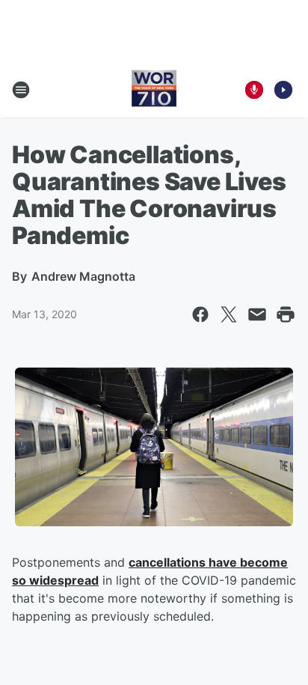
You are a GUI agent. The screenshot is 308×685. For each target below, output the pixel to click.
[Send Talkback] (254, 90)
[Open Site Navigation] (21, 90)
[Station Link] (154, 90)
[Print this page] (285, 314)
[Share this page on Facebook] (200, 314)
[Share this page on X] (228, 314)
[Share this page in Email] (257, 314)
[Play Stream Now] (283, 90)
